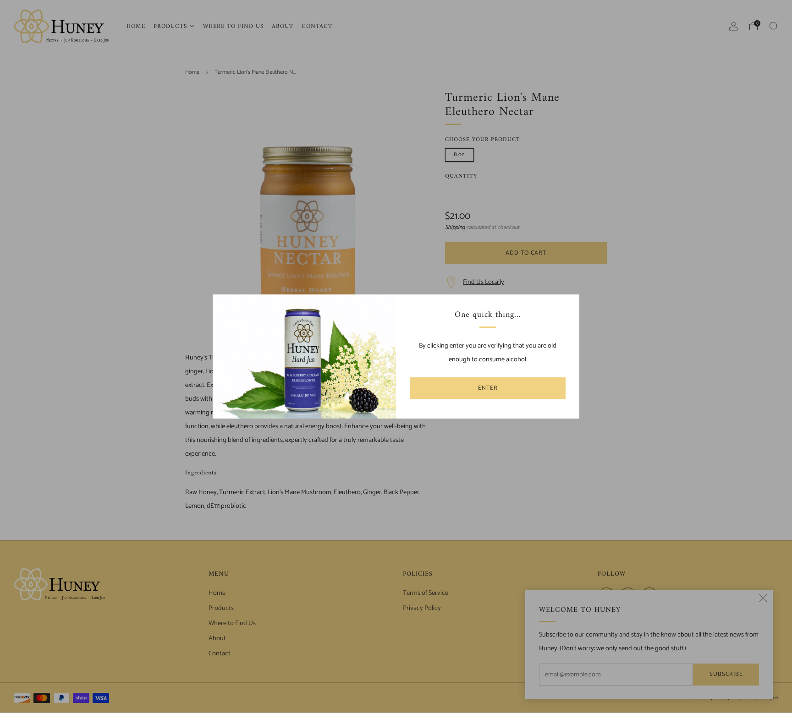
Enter (488, 388)
